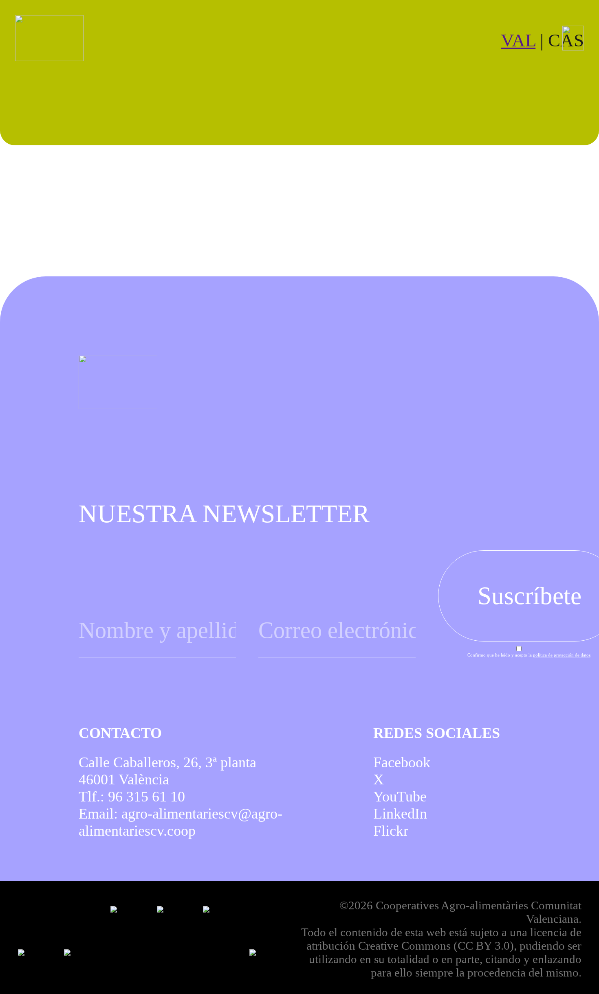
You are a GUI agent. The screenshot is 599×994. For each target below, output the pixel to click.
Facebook (401, 762)
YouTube (400, 796)
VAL (518, 40)
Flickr (390, 831)
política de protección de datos (561, 654)
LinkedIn (400, 814)
